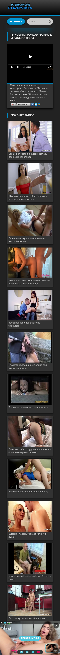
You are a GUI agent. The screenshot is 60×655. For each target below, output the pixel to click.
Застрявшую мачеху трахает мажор (28, 407)
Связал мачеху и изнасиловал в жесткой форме (26, 240)
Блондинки (30, 88)
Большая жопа (37, 94)
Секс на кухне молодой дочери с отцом (27, 620)
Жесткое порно (28, 91)
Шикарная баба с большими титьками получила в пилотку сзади (29, 282)
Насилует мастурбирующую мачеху (28, 491)
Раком (13, 94)
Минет (42, 91)
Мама (40, 97)
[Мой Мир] (39, 104)
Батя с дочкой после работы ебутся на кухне (29, 578)
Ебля (13, 100)
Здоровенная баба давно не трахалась (24, 324)
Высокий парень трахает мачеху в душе (27, 535)
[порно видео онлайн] (20, 7)
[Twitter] (36, 104)
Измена (23, 94)
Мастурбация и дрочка (22, 97)
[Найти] (50, 21)
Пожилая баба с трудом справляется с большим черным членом (29, 451)
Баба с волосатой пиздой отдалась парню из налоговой (27, 155)
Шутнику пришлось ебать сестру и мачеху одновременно (27, 198)
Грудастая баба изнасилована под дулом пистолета (27, 366)
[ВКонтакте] (32, 104)
